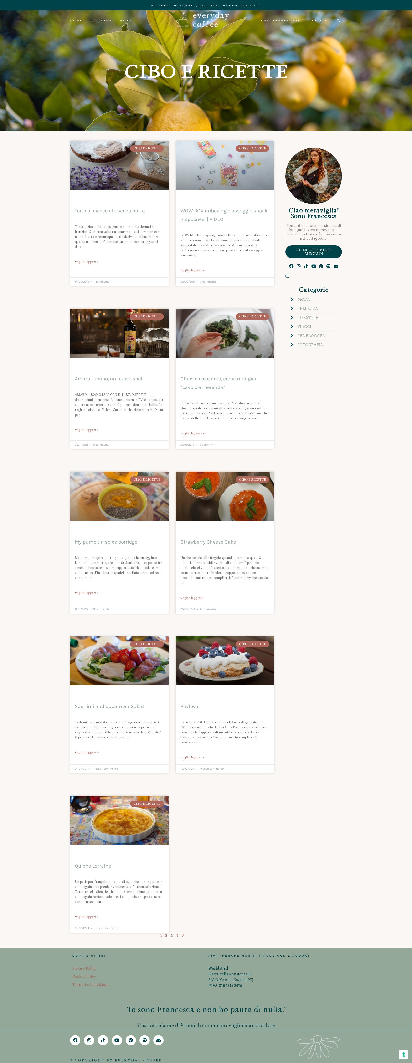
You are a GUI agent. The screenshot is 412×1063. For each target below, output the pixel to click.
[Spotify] (328, 266)
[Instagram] (299, 266)
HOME (76, 20)
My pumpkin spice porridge (106, 542)
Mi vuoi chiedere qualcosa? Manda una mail (206, 5)
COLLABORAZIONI (280, 20)
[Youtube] (314, 266)
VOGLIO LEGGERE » (87, 261)
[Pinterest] (321, 266)
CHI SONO (101, 20)
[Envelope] (336, 266)
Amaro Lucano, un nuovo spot (109, 378)
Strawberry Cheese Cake (208, 542)
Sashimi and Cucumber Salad (109, 706)
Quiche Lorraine (93, 866)
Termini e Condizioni (90, 984)
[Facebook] (291, 266)
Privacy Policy (84, 968)
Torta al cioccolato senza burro (110, 211)
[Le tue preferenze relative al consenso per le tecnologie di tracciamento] (403, 1054)
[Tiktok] (306, 266)
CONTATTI (319, 20)
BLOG (126, 20)
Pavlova (189, 706)
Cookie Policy (84, 976)
